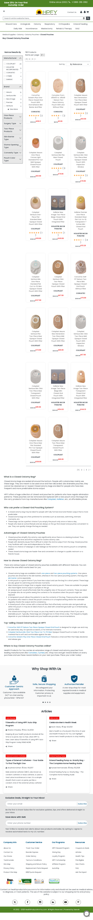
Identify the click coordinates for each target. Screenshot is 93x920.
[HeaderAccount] (81, 12)
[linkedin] (52, 902)
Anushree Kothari (14, 768)
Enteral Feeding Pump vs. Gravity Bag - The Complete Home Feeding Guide (66, 773)
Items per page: (32, 55)
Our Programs (58, 842)
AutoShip (55, 868)
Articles (78, 852)
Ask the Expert (81, 872)
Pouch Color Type (9, 159)
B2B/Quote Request (33, 872)
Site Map (7, 864)
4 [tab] (50, 702)
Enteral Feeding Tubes (57, 756)
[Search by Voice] (83, 18)
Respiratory (50, 24)
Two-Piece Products (9, 130)
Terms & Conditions (34, 860)
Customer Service (34, 842)
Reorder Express (32, 852)
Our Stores (8, 856)
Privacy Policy (9, 868)
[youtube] (65, 902)
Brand (6, 86)
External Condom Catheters (16, 756)
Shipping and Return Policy (36, 864)
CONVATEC (10, 72)
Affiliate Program (59, 864)
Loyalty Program (58, 856)
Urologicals (25, 24)
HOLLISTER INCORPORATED (12, 68)
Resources (80, 842)
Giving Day (56, 852)
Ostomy (37, 24)
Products (31, 52)
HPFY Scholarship (58, 860)
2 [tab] (45, 702)
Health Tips (80, 856)
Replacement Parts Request (37, 868)
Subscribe (82, 804)
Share (10, 746)
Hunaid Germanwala (59, 768)
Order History (31, 856)
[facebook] (27, 902)
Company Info (10, 842)
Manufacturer (10, 58)
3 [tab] (47, 702)
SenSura (9, 106)
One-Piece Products (9, 116)
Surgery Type (10, 123)
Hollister (60, 499)
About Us (7, 848)
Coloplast (51, 499)
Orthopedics (64, 24)
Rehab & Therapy (64, 28)
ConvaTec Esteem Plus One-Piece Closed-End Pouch (29, 637)
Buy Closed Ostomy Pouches (16, 38)
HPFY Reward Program (60, 848)
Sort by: (62, 64)
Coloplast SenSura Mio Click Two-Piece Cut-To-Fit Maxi (30, 632)
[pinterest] (78, 902)
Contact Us (71, 12)
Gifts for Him (54, 718)
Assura (9, 92)
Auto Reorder (10, 718)
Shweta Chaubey (14, 730)
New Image (10, 99)
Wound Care (11, 24)
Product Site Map (10, 872)
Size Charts (80, 864)
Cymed (41, 652)
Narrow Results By (13, 52)
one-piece (46, 573)
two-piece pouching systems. (66, 573)
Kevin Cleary (56, 727)
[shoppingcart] (87, 12)
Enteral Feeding (80, 24)
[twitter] (14, 902)
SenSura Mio (11, 95)
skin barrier (12, 578)
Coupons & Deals (82, 848)
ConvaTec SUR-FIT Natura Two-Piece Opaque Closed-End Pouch (34, 627)
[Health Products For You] (46, 12)
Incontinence (31, 28)
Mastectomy (47, 28)
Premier (9, 102)
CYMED (9, 76)
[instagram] (40, 902)
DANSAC (9, 79)
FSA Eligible (80, 860)
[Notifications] (84, 12)
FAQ (77, 868)
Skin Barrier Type (9, 138)
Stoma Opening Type (11, 146)
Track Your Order (32, 848)
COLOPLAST (11, 64)
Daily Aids (18, 28)
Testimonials (9, 860)
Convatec (32, 652)
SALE (77, 28)
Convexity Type (11, 152)
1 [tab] (43, 702)
